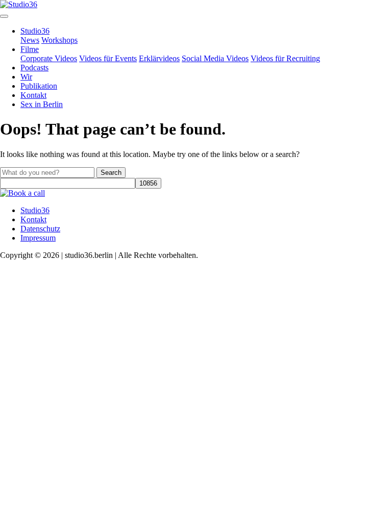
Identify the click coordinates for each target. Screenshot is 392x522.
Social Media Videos (215, 58)
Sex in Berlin (41, 104)
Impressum (38, 237)
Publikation (38, 86)
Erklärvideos (159, 58)
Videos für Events (108, 58)
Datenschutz (40, 228)
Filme (29, 49)
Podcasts (34, 67)
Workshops (59, 40)
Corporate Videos (48, 58)
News (29, 40)
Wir (26, 76)
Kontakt (33, 95)
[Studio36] (18, 4)
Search (111, 172)
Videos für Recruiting (285, 58)
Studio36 (35, 31)
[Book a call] (22, 193)
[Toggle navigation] (4, 16)
